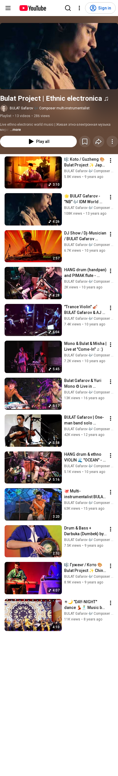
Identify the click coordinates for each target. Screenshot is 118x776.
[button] (59, 56)
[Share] (98, 141)
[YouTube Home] (32, 8)
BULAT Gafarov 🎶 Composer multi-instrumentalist (50, 108)
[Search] (67, 8)
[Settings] (79, 8)
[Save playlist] (85, 141)
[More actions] (112, 141)
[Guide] (8, 8)
